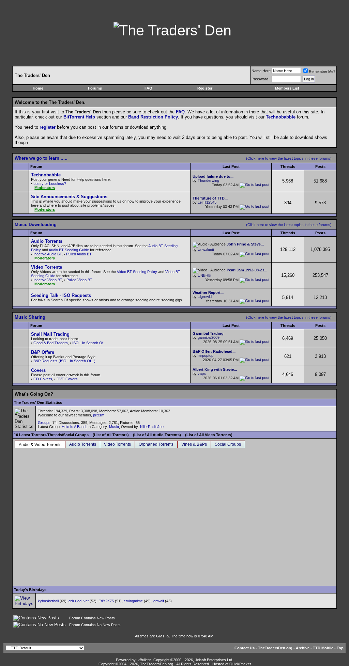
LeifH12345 (207, 202)
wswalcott (206, 250)
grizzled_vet (79, 601)
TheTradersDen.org (275, 648)
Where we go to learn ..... (41, 158)
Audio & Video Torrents (40, 444)
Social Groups (228, 444)
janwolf (158, 601)
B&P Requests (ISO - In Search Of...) (64, 361)
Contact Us (244, 648)
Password (260, 79)
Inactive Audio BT (47, 254)
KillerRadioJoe (152, 427)
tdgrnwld (205, 297)
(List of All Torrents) (111, 435)
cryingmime (133, 601)
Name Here (261, 71)
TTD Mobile (323, 648)
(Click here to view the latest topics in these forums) (289, 158)
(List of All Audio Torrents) (157, 435)
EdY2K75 (106, 601)
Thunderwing (208, 180)
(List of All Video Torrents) (208, 435)
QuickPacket (240, 664)
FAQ (148, 88)
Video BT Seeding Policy (137, 272)
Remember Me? (322, 71)
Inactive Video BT (47, 280)
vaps (202, 373)
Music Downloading (36, 224)
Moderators (44, 188)
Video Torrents (117, 444)
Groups (44, 423)
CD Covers (42, 379)
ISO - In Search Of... (89, 343)
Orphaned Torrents (156, 444)
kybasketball (48, 601)
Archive (302, 648)
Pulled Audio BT (79, 254)
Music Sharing (30, 317)
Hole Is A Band (74, 427)
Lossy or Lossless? (49, 183)
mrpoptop (205, 355)
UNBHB (204, 275)
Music (114, 427)
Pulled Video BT (79, 280)
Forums (95, 88)
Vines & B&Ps (194, 444)
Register (204, 88)
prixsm (98, 415)
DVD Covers (67, 379)
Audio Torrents (82, 444)
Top (340, 648)
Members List (287, 88)
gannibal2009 (208, 337)
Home (38, 88)
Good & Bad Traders (50, 343)
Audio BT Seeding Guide (69, 250)
